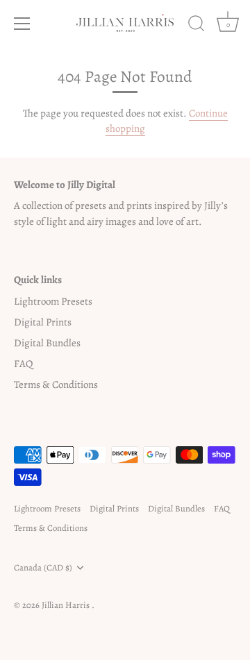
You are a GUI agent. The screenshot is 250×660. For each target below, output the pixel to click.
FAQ (23, 364)
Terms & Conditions (56, 384)
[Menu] (22, 23)
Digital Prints (43, 322)
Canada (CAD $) (43, 567)
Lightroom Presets (53, 301)
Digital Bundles (47, 343)
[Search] (196, 25)
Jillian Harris (67, 605)
